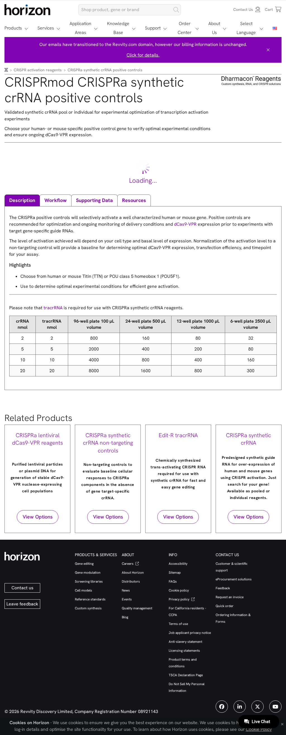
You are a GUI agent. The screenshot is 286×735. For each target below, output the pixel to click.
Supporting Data (94, 200)
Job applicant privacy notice (190, 633)
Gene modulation (88, 572)
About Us (214, 28)
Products (13, 28)
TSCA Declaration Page (186, 675)
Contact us (22, 588)
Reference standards (90, 599)
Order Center (184, 28)
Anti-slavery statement (185, 641)
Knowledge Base (118, 28)
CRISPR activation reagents (38, 69)
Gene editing (84, 563)
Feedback (223, 588)
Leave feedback (22, 604)
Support (153, 28)
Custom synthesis (88, 608)
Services (45, 28)
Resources (134, 200)
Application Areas (80, 28)
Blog (125, 617)
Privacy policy (179, 599)
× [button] (282, 723)
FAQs (173, 581)
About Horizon (133, 572)
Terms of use (178, 624)
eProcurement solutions (234, 579)
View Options (38, 516)
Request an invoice (230, 597)
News (126, 590)
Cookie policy (179, 590)
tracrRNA (53, 308)
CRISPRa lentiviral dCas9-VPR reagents (37, 439)
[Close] (268, 49)
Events (127, 599)
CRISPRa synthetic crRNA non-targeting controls (108, 443)
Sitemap (175, 572)
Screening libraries (89, 581)
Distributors (131, 581)
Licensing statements (184, 650)
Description (22, 200)
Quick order (224, 606)
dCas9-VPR (185, 224)
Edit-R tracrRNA (178, 435)
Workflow (55, 200)
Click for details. (143, 55)
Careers (128, 563)
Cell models (83, 590)
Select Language (246, 28)
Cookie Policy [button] (259, 729)
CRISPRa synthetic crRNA (248, 439)
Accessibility (178, 563)
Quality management (137, 608)
